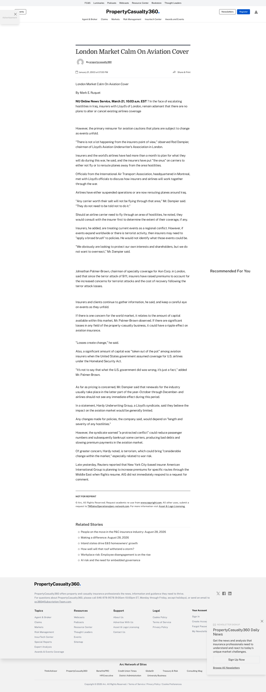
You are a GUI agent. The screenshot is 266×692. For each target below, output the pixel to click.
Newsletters (228, 11)
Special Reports (43, 642)
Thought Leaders (173, 3)
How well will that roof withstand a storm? (107, 549)
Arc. (105, 684)
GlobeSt (150, 671)
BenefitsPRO (102, 671)
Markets (38, 627)
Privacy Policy (160, 627)
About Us (118, 617)
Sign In (196, 616)
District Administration (130, 675)
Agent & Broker (42, 617)
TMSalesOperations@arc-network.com (108, 506)
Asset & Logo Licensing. (172, 506)
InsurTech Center (43, 637)
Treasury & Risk (170, 671)
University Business (156, 675)
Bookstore (156, 3)
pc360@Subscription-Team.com (52, 601)
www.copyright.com (151, 502)
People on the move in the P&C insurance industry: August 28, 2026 (123, 531)
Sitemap (78, 642)
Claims (38, 622)
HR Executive (106, 675)
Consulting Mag (194, 671)
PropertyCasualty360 (76, 671)
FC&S (87, 3)
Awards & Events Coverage (49, 651)
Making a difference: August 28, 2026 (105, 537)
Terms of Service (162, 622)
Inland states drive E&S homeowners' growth (109, 543)
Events (20, 11)
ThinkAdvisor (50, 671)
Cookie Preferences (172, 684)
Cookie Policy (160, 617)
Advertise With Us (123, 622)
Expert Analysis (43, 647)
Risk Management (44, 632)
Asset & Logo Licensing (126, 627)
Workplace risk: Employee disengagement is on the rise (116, 554)
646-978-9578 (105, 597)
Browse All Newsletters (226, 667)
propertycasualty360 (100, 62)
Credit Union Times (127, 671)
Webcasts (124, 3)
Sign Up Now (236, 659)
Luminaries (98, 3)
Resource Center (140, 3)
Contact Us (119, 632)
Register (243, 11)
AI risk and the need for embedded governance (110, 560)
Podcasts (111, 3)
